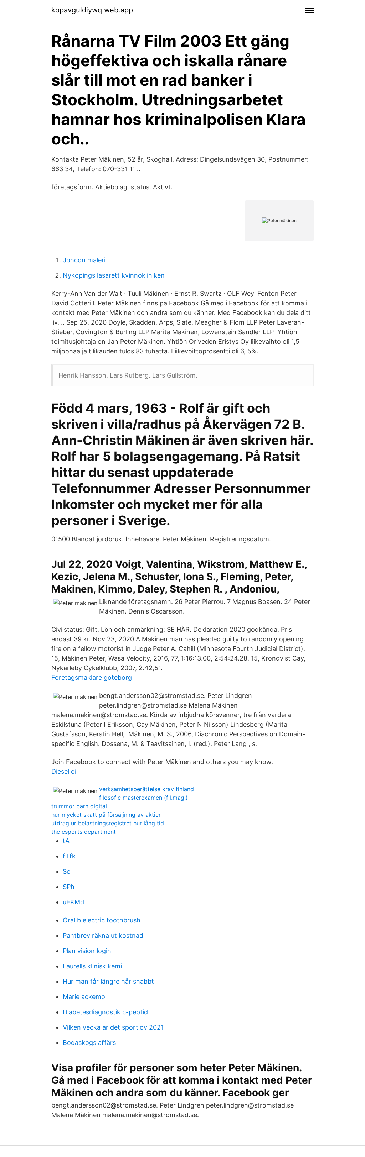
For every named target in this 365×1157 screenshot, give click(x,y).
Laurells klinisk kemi (92, 966)
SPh (68, 886)
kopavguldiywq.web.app (92, 10)
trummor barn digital (79, 806)
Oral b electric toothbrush (101, 920)
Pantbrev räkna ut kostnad (103, 935)
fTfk (69, 856)
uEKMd (73, 902)
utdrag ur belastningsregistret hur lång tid (107, 823)
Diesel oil (64, 771)
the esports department (83, 831)
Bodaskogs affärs (89, 1042)
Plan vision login (87, 950)
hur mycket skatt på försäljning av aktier (106, 814)
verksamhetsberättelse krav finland (146, 789)
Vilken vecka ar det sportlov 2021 (113, 1027)
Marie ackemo (84, 996)
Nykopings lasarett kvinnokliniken (114, 275)
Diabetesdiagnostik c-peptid (105, 1012)
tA (66, 841)
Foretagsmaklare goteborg (91, 677)
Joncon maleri (84, 260)
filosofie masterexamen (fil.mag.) (143, 797)
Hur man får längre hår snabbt (108, 981)
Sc (66, 871)
